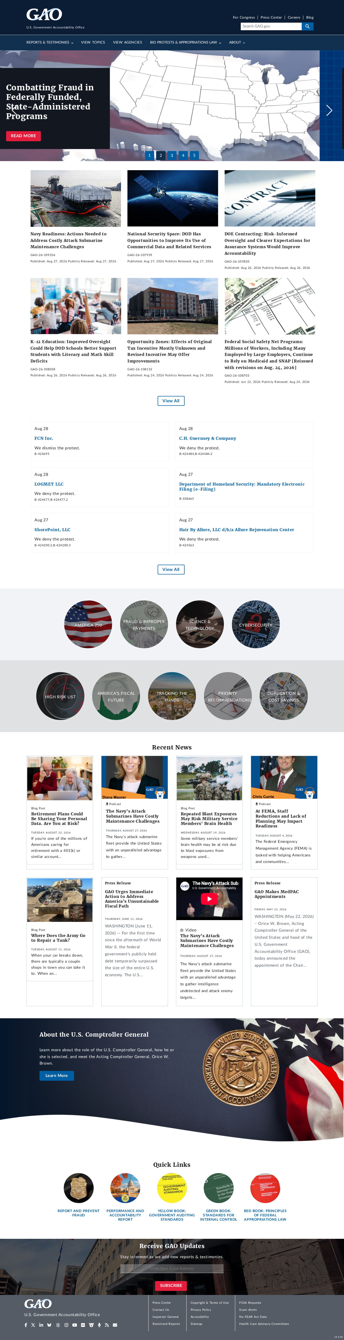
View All (170, 401)
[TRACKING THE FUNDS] (172, 719)
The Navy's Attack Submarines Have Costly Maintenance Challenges (133, 816)
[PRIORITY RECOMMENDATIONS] (228, 719)
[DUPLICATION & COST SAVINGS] (283, 719)
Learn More (57, 1076)
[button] (329, 110)
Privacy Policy (201, 1309)
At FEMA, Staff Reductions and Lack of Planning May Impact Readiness (281, 818)
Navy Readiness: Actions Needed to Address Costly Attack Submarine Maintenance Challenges (68, 240)
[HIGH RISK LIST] (60, 719)
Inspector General (166, 1316)
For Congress (244, 17)
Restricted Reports (166, 1323)
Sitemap (196, 1323)
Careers (294, 17)
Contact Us (161, 1309)
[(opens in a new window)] (25, 1325)
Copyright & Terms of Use (210, 1302)
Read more (47, 136)
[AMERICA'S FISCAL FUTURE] (116, 719)
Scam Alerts (248, 1309)
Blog (310, 17)
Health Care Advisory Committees (264, 1323)
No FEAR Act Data (253, 1316)
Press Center (271, 17)
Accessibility (200, 1316)
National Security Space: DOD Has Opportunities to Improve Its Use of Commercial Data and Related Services (169, 240)
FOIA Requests (250, 1302)
